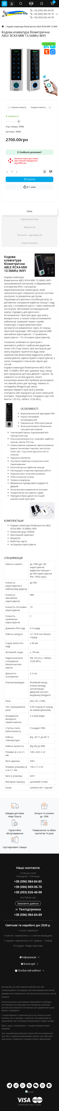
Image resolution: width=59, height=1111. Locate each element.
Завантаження (29, 242)
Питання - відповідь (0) (29, 235)
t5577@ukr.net (28, 897)
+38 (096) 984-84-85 (43, 10)
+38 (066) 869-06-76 (43, 13)
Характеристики (29, 219)
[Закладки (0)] (41, 3)
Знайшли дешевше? (30, 152)
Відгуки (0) (29, 227)
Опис (29, 211)
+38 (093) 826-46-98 (43, 17)
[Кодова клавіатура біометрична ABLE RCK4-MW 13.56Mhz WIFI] (29, 69)
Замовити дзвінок (28, 903)
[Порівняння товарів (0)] (31, 3)
